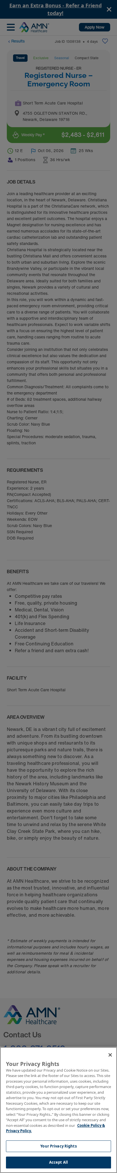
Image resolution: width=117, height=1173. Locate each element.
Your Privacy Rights (58, 1146)
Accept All (58, 1162)
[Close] (110, 1055)
